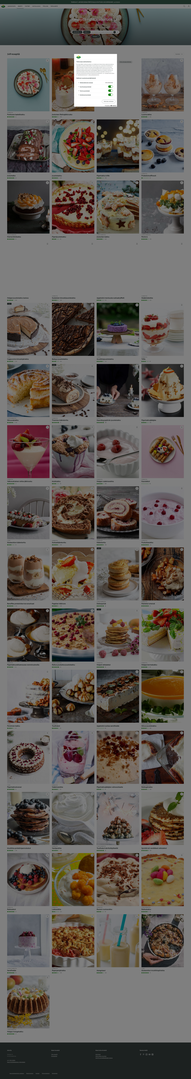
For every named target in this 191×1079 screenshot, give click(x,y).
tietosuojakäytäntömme (93, 74)
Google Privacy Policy (109, 73)
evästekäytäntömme (82, 74)
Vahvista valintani (108, 101)
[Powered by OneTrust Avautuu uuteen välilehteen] (110, 106)
